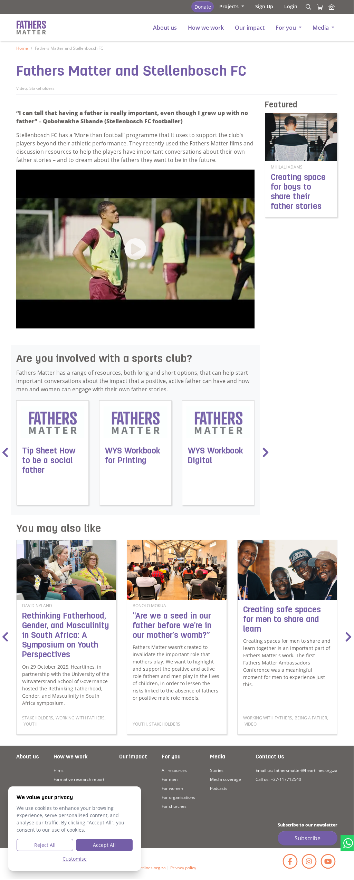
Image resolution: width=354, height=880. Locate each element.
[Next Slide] (348, 637)
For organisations (178, 797)
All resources (174, 770)
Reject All (45, 845)
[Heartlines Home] (331, 7)
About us (27, 757)
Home (22, 48)
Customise (75, 858)
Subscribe (307, 838)
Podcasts (218, 788)
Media (217, 757)
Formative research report (79, 779)
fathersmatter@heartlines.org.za (305, 770)
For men (170, 779)
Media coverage (225, 779)
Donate (202, 6)
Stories (216, 770)
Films (59, 770)
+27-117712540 (286, 779)
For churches (174, 806)
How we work (70, 757)
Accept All (104, 845)
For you (171, 757)
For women (172, 788)
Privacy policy (183, 868)
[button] (231, 6)
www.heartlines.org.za (144, 868)
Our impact (133, 757)
